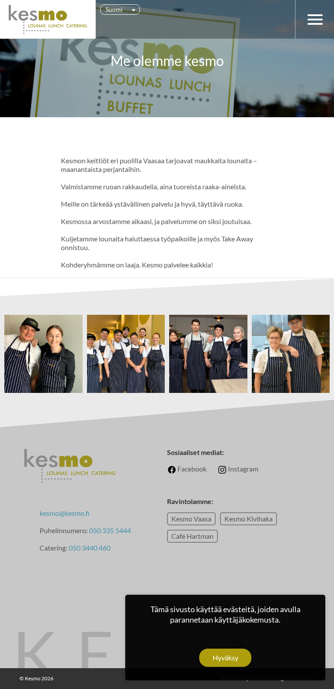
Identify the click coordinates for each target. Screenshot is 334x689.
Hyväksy (225, 657)
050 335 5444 (110, 530)
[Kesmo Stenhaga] (208, 318)
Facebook (191, 469)
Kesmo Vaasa (191, 518)
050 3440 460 (89, 548)
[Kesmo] (48, 19)
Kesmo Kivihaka (248, 518)
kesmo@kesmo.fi (65, 513)
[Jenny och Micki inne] (43, 318)
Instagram (242, 469)
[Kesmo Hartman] (291, 318)
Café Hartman (192, 536)
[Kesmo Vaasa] (126, 318)
